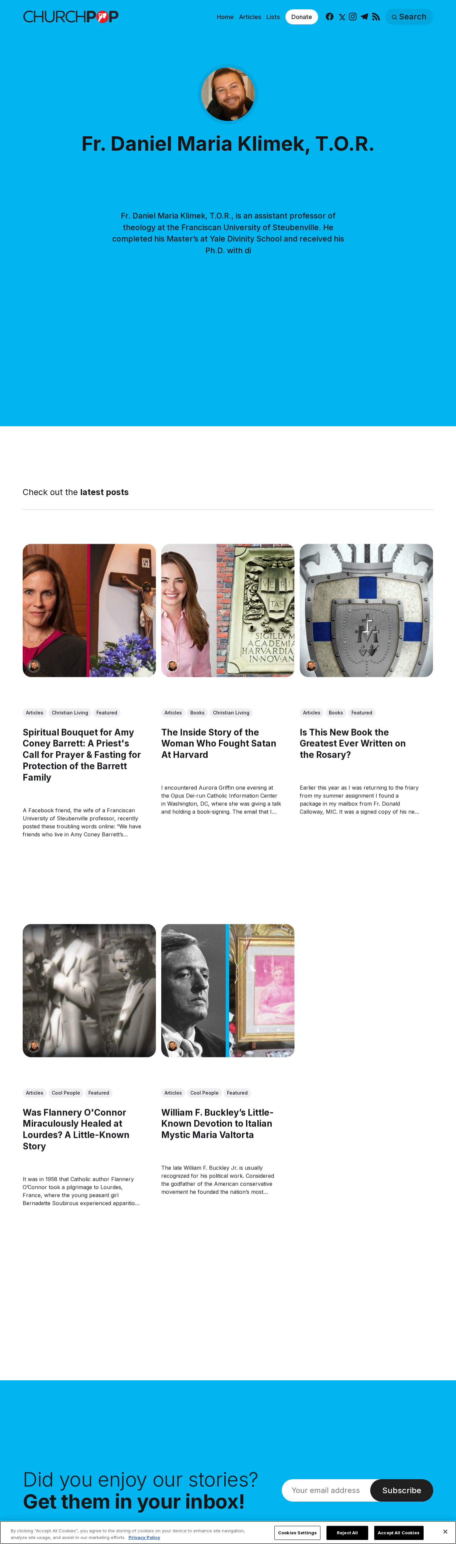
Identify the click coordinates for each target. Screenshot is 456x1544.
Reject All (347, 1532)
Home (225, 16)
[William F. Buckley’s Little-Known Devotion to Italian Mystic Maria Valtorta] (227, 990)
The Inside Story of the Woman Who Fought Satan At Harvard (218, 743)
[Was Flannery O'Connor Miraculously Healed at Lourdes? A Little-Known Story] (89, 990)
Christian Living (70, 712)
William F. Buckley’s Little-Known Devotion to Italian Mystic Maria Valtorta (217, 1123)
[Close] (445, 1531)
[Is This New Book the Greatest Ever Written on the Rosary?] (366, 610)
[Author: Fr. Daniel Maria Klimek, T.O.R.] (34, 666)
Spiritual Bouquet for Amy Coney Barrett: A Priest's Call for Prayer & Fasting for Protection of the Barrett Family (82, 754)
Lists (273, 16)
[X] (341, 16)
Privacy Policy (144, 1537)
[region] (228, 1532)
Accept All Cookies (399, 1532)
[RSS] (376, 16)
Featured (106, 712)
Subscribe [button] (401, 1490)
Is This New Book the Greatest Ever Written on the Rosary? (353, 743)
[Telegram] (364, 16)
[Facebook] (329, 16)
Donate (301, 16)
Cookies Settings (297, 1532)
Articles (250, 16)
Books (197, 712)
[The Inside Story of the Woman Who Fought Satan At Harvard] (227, 610)
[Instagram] (353, 16)
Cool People (66, 1093)
